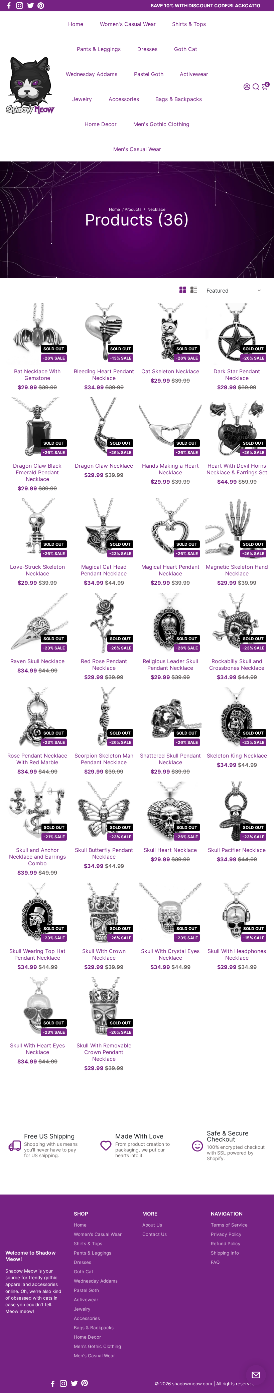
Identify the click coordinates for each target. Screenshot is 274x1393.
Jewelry (82, 99)
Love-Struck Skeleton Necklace (37, 570)
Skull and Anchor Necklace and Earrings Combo (37, 857)
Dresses (147, 49)
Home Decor (101, 124)
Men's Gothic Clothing (161, 124)
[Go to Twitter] (30, 5)
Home (75, 24)
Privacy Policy (226, 1234)
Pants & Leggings (99, 49)
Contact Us (154, 1234)
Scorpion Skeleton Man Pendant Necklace (104, 759)
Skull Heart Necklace (170, 850)
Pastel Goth (148, 74)
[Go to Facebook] (9, 5)
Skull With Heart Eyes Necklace (37, 1048)
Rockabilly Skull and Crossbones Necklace (236, 664)
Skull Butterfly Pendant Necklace (104, 853)
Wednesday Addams (91, 74)
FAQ (215, 1262)
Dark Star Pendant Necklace (237, 374)
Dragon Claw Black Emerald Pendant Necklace (37, 472)
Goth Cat (185, 49)
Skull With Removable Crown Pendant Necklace (104, 1052)
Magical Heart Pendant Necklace (170, 570)
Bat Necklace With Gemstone (37, 374)
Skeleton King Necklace (237, 755)
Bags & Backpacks (178, 99)
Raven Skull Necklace (37, 661)
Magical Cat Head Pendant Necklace (104, 570)
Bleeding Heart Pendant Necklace (104, 374)
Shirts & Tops (189, 24)
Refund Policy (226, 1243)
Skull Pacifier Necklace (237, 850)
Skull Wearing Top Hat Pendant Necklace (37, 954)
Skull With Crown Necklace (104, 954)
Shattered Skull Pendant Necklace (170, 759)
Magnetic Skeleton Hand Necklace (237, 570)
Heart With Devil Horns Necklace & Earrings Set (237, 469)
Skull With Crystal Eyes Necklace (170, 954)
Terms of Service (229, 1225)
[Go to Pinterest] (40, 5)
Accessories (124, 99)
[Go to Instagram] (19, 5)
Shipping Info (225, 1253)
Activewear (194, 74)
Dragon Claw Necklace (104, 465)
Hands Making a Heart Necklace (170, 469)
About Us (152, 1225)
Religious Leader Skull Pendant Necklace (170, 664)
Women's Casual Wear (128, 24)
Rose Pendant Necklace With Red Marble (37, 759)
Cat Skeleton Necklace (170, 371)
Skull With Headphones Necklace (237, 954)
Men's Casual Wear (137, 149)
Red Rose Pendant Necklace (104, 664)
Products (133, 209)
